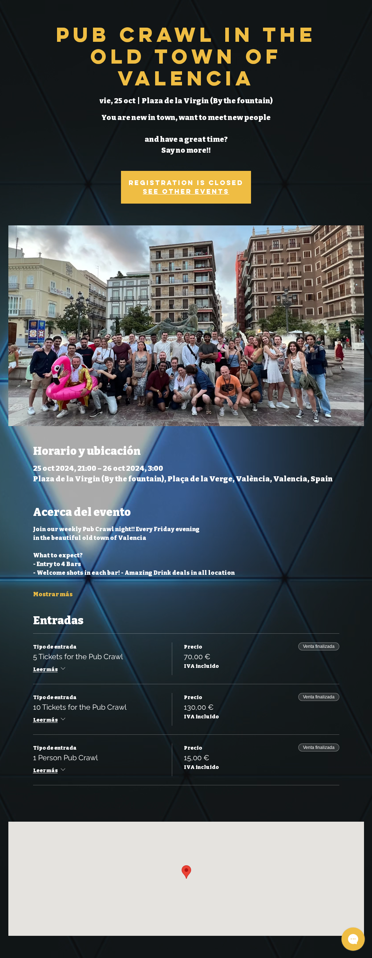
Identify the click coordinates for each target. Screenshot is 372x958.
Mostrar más (53, 594)
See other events (186, 191)
